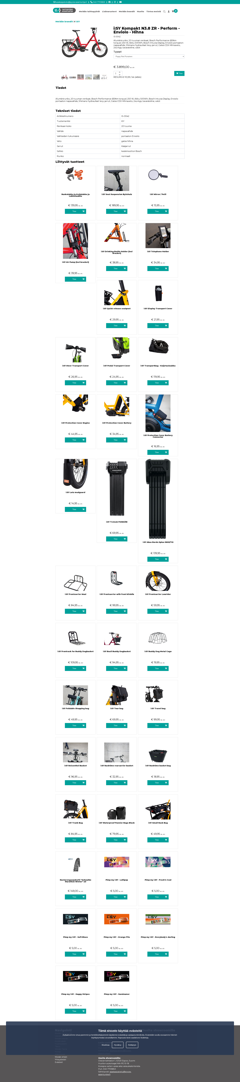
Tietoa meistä (153, 11)
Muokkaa (105, 1045)
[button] (104, 48)
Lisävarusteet (109, 11)
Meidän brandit (127, 11)
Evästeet (59, 1062)
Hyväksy (117, 1045)
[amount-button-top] (119, 72)
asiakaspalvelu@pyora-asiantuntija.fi (71, 2)
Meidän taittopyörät (89, 11)
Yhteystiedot (60, 1059)
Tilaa (180, 73)
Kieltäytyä (132, 1045)
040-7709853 (98, 2)
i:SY (78, 21)
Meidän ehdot (61, 1057)
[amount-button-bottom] (119, 74)
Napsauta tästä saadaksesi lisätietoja (133, 1038)
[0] (173, 12)
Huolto (140, 11)
